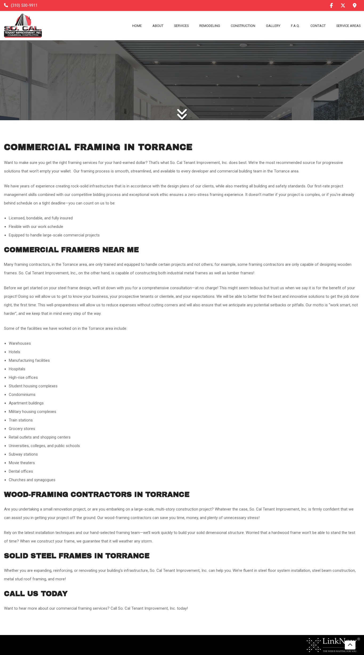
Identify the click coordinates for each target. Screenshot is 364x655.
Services (181, 26)
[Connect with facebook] (331, 5)
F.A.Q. (295, 26)
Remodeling (209, 26)
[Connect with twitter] (343, 5)
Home (137, 26)
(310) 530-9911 (24, 5)
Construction (243, 26)
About (157, 26)
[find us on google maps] (354, 5)
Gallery (273, 26)
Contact (318, 26)
